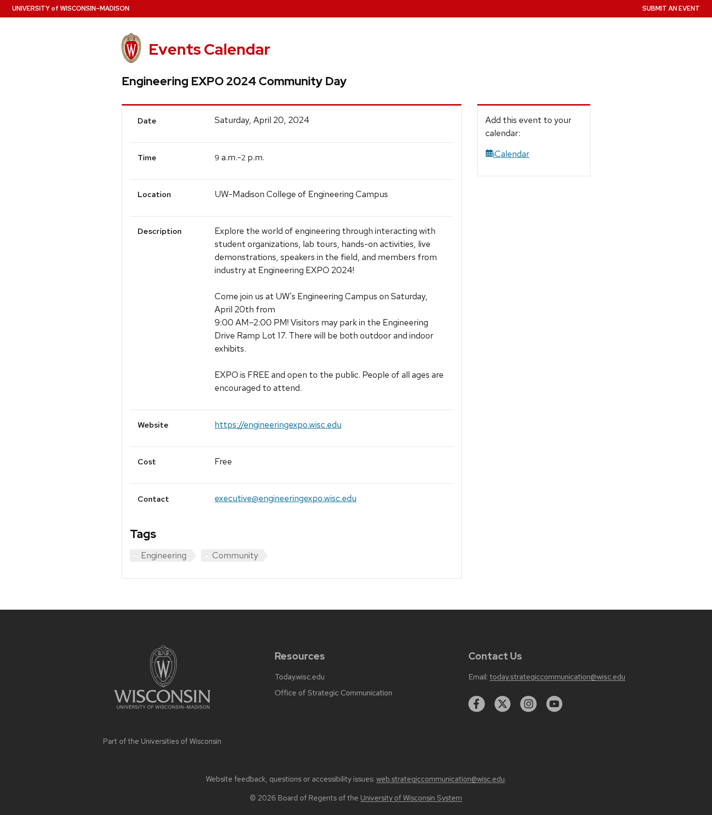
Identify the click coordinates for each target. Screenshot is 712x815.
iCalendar (511, 153)
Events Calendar (209, 49)
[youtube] (554, 704)
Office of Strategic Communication (333, 693)
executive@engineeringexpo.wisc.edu (285, 498)
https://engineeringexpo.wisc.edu (278, 424)
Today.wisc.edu (300, 677)
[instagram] (528, 704)
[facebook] (476, 704)
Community (235, 555)
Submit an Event (671, 8)
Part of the (162, 741)
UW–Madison (70, 8)
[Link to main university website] (162, 711)
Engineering (163, 555)
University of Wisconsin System (411, 798)
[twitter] (503, 704)
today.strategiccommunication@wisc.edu (557, 677)
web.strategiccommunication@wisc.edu (440, 779)
